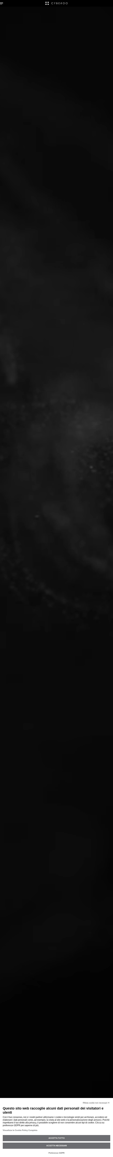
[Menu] (2, 3)
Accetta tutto (57, 1138)
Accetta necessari (56, 1146)
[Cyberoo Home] (56, 3)
